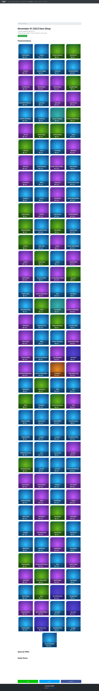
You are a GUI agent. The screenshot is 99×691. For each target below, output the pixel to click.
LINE (28, 681)
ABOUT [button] (45, 1)
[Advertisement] (49, 12)
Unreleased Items (24, 1)
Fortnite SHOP (51, 688)
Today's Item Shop (16, 1)
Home (9, 1)
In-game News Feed (38, 1)
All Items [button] (31, 1)
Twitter (49, 681)
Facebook (71, 681)
